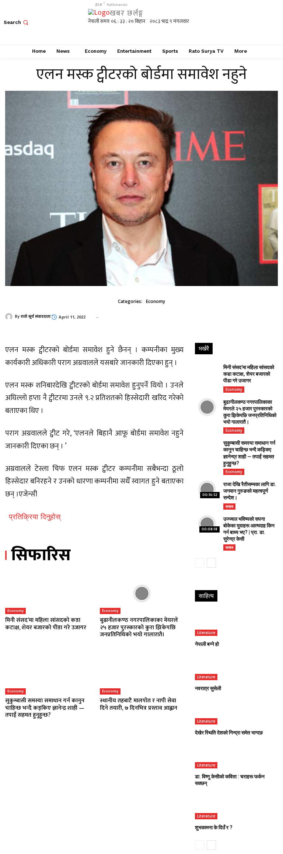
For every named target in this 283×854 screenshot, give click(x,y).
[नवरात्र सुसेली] (236, 667)
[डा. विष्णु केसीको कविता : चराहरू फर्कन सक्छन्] (236, 756)
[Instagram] (238, 22)
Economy (155, 301)
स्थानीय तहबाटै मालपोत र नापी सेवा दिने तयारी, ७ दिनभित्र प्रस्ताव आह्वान (138, 704)
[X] (255, 22)
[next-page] (211, 563)
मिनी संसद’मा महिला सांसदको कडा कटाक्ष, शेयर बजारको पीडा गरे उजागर (45, 623)
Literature (206, 632)
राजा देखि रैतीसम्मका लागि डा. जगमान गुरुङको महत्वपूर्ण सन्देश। (249, 490)
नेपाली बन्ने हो (207, 644)
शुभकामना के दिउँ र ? (214, 827)
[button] (17, 22)
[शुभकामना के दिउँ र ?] (236, 807)
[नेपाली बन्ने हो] (236, 623)
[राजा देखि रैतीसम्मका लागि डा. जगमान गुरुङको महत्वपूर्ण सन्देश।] (207, 489)
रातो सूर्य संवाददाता (35, 316)
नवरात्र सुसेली (208, 688)
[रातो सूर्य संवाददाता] (10, 316)
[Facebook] (222, 22)
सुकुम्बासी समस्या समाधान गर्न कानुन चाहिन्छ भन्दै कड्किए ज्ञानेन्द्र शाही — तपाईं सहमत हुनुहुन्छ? (44, 708)
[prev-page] (199, 563)
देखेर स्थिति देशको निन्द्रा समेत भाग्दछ (229, 733)
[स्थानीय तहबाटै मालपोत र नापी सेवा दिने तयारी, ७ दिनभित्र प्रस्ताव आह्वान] (142, 674)
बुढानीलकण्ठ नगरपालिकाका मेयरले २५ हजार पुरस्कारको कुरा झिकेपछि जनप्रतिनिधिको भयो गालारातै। (139, 627)
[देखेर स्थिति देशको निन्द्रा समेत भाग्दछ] (236, 712)
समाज (229, 506)
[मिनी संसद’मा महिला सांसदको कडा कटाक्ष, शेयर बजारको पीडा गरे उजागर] (47, 593)
